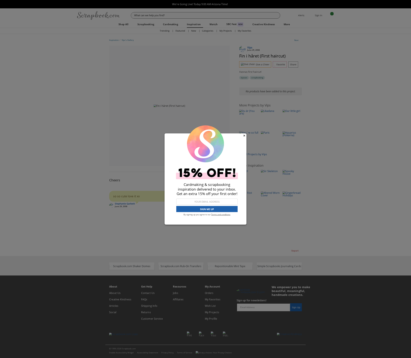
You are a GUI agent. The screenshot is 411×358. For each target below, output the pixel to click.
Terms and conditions (220, 214)
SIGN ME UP (207, 209)
